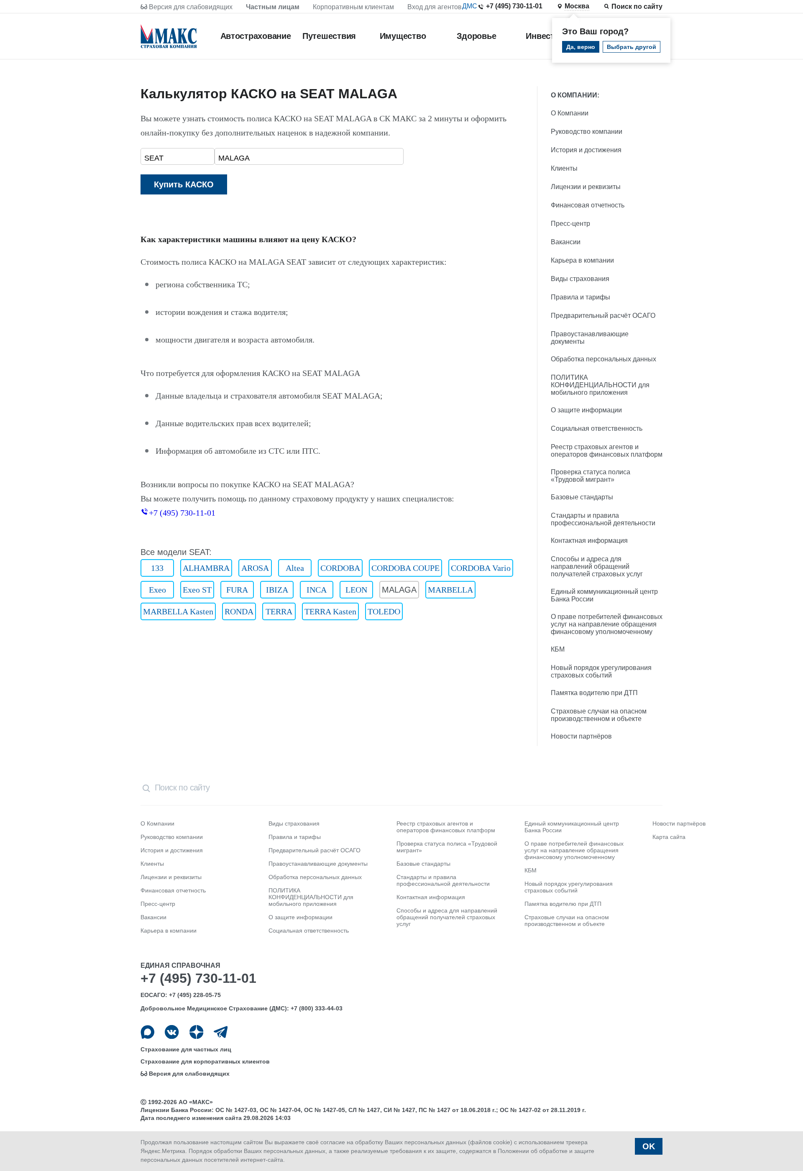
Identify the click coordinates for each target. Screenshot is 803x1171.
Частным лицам (272, 6)
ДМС (469, 6)
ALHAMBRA (206, 568)
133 (157, 568)
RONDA (239, 611)
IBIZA (277, 589)
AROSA (255, 568)
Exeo (157, 589)
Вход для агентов (434, 6)
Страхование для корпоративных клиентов (205, 1061)
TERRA (279, 611)
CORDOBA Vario (481, 568)
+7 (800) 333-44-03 (317, 1008)
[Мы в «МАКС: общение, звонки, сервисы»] (147, 1032)
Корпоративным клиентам (353, 6)
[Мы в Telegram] (221, 1032)
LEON (356, 589)
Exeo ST (197, 589)
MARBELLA (450, 589)
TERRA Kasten (330, 611)
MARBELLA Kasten (178, 611)
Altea (295, 568)
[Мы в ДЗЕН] (196, 1032)
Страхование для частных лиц (186, 1049)
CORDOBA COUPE (405, 568)
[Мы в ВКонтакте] (172, 1032)
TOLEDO (384, 611)
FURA (237, 589)
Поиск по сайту (636, 6)
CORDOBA (340, 568)
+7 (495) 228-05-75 (195, 995)
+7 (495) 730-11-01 (514, 6)
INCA (317, 589)
